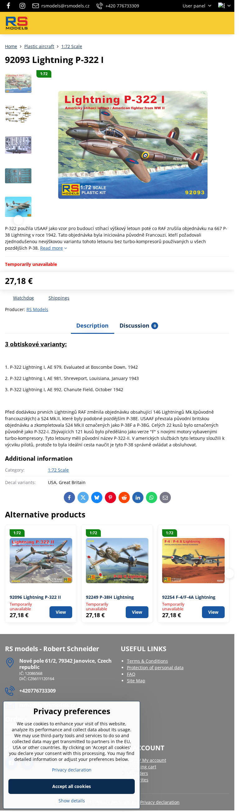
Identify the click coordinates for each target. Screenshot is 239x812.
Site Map (136, 681)
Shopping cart (141, 767)
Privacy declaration (160, 802)
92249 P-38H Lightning (110, 597)
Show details (72, 801)
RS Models (37, 309)
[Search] (197, 23)
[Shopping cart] (211, 23)
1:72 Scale (58, 470)
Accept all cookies (71, 786)
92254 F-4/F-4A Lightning (188, 597)
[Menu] (226, 23)
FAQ (131, 674)
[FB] (10, 6)
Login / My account (146, 760)
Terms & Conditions (147, 661)
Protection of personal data (155, 667)
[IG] (22, 6)
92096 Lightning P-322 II (35, 597)
